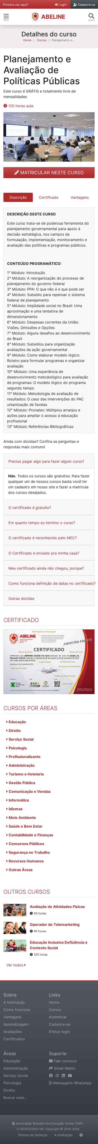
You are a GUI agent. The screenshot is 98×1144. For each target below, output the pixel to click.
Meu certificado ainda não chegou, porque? (46, 568)
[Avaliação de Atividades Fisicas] (16, 910)
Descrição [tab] (18, 197)
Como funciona (16, 1009)
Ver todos (15, 965)
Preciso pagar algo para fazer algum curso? (46, 461)
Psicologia (17, 748)
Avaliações (12, 1031)
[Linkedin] (64, 1075)
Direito (14, 730)
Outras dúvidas (21, 598)
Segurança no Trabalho (29, 852)
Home (27, 40)
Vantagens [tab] (80, 197)
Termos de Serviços (32, 1135)
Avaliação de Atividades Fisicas (57, 906)
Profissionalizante (24, 756)
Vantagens (12, 1017)
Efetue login (59, 1031)
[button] (6, 15)
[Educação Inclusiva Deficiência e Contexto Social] (16, 948)
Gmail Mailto (64, 1068)
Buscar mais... (15, 1097)
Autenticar (58, 1017)
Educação (17, 722)
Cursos (42, 40)
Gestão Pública (21, 782)
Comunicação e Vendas (29, 791)
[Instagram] (58, 1075)
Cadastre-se (59, 1024)
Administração (21, 765)
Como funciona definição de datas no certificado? (51, 583)
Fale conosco (65, 1061)
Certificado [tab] (49, 197)
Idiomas (15, 809)
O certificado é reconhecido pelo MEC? (42, 537)
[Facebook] (51, 1075)
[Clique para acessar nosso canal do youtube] (70, 1075)
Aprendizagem (15, 1024)
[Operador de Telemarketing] (16, 928)
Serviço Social (21, 739)
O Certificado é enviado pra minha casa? (43, 553)
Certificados (14, 1039)
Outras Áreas (20, 869)
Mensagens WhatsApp (72, 1083)
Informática (18, 800)
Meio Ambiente (22, 817)
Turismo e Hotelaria (26, 774)
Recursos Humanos (26, 861)
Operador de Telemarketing (55, 924)
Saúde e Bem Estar (25, 826)
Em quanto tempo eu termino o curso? (41, 522)
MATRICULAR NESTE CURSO (51, 172)
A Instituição (14, 1002)
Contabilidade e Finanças (30, 835)
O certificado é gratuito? (29, 507)
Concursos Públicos (26, 843)
